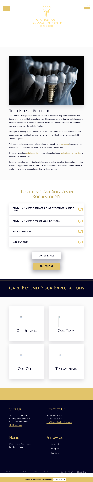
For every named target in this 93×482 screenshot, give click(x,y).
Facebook (55, 444)
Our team (66, 331)
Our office (27, 369)
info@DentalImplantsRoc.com (59, 422)
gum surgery (64, 144)
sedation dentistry (33, 153)
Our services (46, 255)
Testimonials (66, 369)
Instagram (55, 448)
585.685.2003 (55, 418)
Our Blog (55, 453)
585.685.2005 (6, 10)
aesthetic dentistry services (71, 153)
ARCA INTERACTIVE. (77, 472)
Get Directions (15, 425)
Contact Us (47, 266)
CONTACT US (59, 479)
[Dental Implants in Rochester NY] (46, 104)
